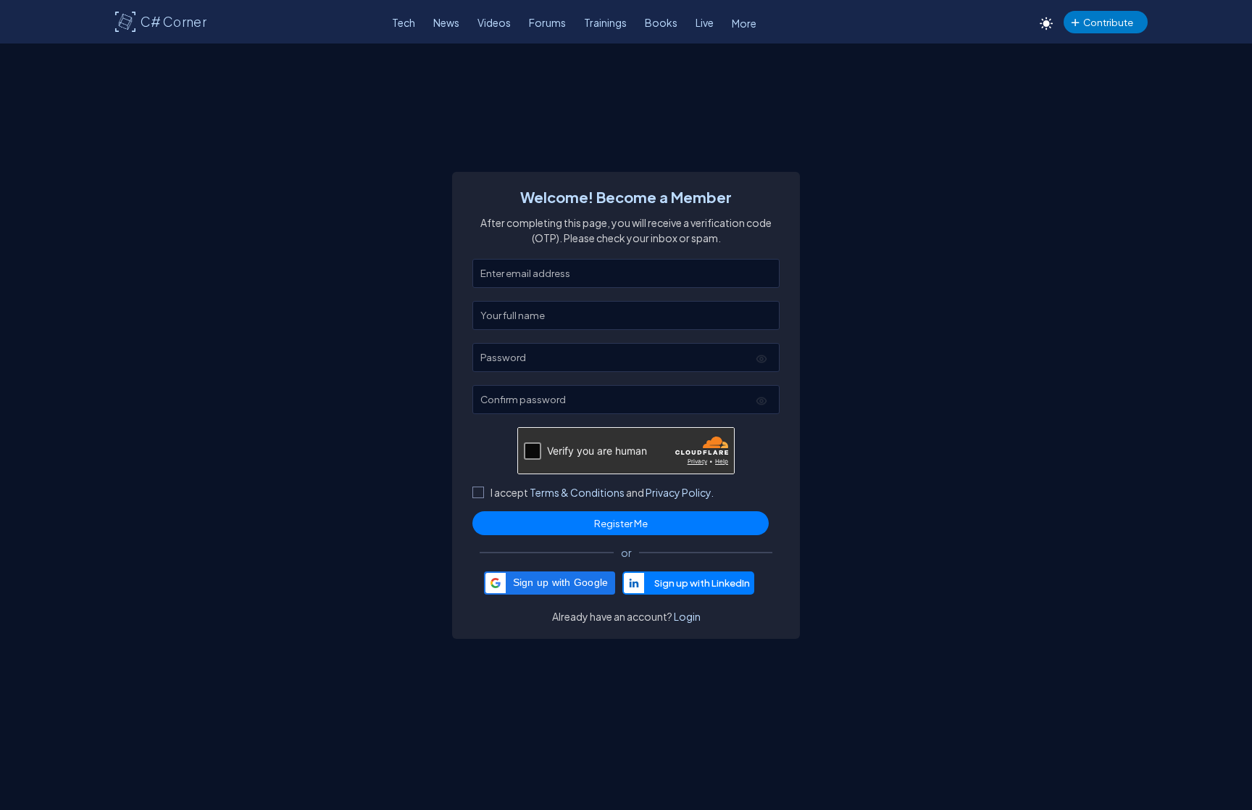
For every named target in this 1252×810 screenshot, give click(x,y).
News (446, 22)
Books (661, 22)
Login (687, 616)
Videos (494, 22)
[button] (550, 583)
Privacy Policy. (680, 492)
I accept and (602, 492)
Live (705, 22)
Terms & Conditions (577, 492)
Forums (547, 22)
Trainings (605, 22)
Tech (403, 22)
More (744, 23)
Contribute (1108, 22)
